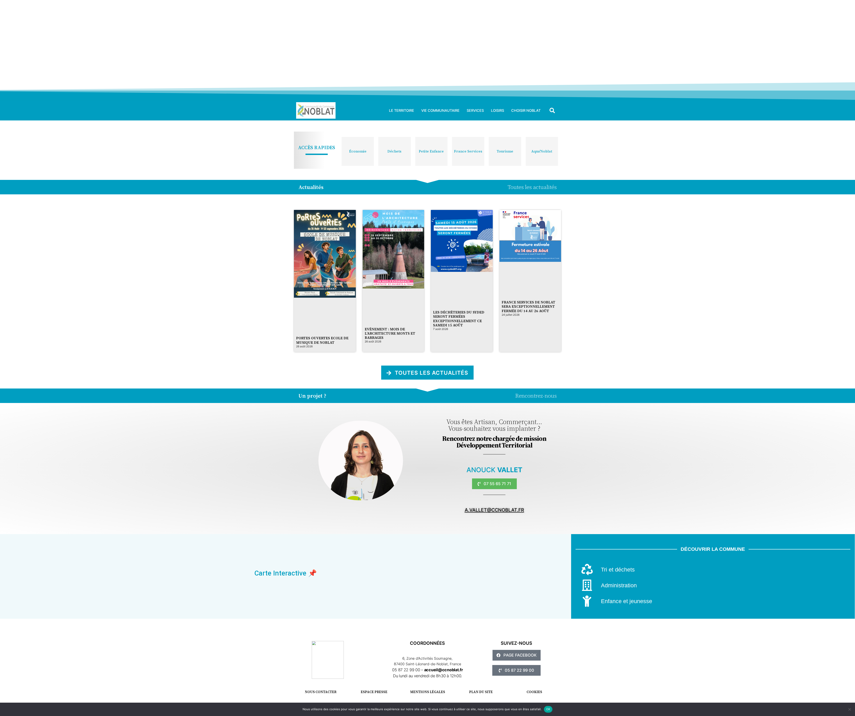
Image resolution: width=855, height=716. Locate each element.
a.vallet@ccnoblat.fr (494, 510)
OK (548, 709)
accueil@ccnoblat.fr (443, 669)
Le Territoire (401, 110)
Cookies (534, 692)
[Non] (849, 709)
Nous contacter (320, 692)
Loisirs (497, 110)
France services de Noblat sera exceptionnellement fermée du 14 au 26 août (528, 306)
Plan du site (481, 692)
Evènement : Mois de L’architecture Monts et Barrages (390, 333)
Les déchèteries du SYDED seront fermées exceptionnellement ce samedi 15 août (458, 318)
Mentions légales (427, 692)
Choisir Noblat (526, 110)
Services (475, 110)
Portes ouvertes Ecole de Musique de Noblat (322, 340)
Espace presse (374, 692)
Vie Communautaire (440, 110)
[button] (552, 110)
